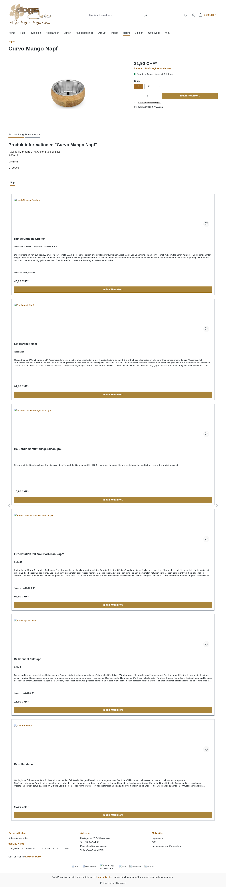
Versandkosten (105, 877)
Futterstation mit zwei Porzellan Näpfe (39, 554)
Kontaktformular (33, 856)
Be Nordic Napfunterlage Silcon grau (38, 449)
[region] (68, 93)
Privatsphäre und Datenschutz (166, 846)
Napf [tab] (12, 182)
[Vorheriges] (9, 506)
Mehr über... (158, 833)
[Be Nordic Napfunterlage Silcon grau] (113, 424)
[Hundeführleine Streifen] (113, 214)
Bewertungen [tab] (32, 134)
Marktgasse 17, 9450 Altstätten (95, 838)
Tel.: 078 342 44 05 (90, 842)
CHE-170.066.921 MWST (92, 850)
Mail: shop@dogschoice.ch (94, 846)
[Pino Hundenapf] (113, 739)
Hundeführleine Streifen (30, 238)
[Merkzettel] (185, 15)
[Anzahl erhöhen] (158, 96)
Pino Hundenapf (24, 764)
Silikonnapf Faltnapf (27, 659)
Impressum (157, 838)
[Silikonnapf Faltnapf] (113, 634)
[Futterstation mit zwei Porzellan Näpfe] (113, 529)
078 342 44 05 (16, 844)
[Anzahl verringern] (137, 96)
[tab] (16, 135)
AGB (154, 842)
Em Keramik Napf (25, 343)
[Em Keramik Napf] (113, 319)
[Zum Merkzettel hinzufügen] (206, 224)
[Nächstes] (216, 506)
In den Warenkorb (190, 95)
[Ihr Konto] (193, 15)
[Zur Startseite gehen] (31, 14)
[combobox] (115, 15)
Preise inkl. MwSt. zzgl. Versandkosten (152, 68)
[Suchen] (145, 15)
